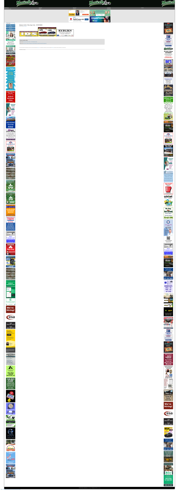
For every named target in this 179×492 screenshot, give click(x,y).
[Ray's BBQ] (168, 71)
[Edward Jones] (79, 15)
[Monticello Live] (79, 22)
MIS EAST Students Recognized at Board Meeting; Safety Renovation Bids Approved (34, 43)
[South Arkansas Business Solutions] (168, 194)
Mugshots (40, 7)
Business (38, 47)
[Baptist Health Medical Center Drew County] (100, 22)
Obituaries (74, 7)
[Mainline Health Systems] (100, 15)
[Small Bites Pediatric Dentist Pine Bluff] (10, 90)
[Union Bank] (168, 46)
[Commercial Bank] (10, 304)
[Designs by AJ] (10, 426)
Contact (142, 7)
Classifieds (109, 7)
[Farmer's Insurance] (10, 152)
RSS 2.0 (53, 47)
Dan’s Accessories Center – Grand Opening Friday (30, 41)
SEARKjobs (7, 7)
